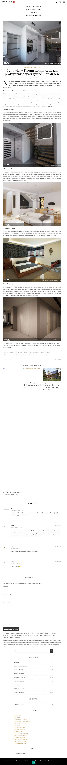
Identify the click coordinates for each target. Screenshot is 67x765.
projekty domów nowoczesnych (22, 721)
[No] (65, 761)
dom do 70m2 (17, 715)
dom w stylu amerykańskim (21, 733)
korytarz (26, 352)
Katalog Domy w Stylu (20, 688)
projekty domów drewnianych (21, 739)
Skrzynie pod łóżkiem (20, 354)
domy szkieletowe (18, 731)
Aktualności (17, 662)
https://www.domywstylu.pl (21, 753)
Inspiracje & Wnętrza (33, 15)
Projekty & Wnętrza (19, 681)
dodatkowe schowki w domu (10, 352)
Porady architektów (33, 6)
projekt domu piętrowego (20, 735)
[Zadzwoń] (57, 2)
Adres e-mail (7, 594)
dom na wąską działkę (19, 727)
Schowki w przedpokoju (9, 354)
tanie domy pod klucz (19, 729)
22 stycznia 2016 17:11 (16, 563)
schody (42, 352)
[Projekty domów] (8, 2)
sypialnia (29, 354)
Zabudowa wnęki (42, 354)
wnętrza (34, 354)
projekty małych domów (20, 723)
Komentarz (6, 603)
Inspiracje (20, 352)
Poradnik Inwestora (33, 9)
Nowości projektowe (19, 692)
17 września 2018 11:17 (16, 527)
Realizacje (33, 12)
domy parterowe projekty (20, 719)
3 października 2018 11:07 (17, 510)
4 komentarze (57, 359)
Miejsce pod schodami (34, 352)
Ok (34, 762)
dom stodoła (17, 717)
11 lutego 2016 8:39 (15, 548)
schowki (48, 352)
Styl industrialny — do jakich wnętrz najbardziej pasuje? (32, 385)
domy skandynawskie (19, 737)
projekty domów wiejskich (20, 741)
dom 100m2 (17, 725)
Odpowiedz (58, 508)
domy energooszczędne (20, 743)
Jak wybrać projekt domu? (20, 666)
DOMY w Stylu (8, 359)
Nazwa (5, 586)
